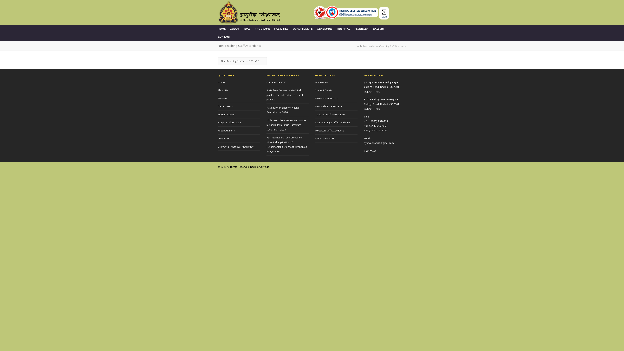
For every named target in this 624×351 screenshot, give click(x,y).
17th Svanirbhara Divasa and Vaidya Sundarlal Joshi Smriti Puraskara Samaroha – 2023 (286, 125)
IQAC (247, 28)
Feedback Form (226, 130)
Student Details (323, 90)
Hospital (343, 28)
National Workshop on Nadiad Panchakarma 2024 (282, 110)
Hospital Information (229, 122)
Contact (224, 36)
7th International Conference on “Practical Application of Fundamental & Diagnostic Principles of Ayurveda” (286, 144)
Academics (324, 28)
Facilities (281, 28)
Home (222, 28)
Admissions (321, 82)
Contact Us (224, 138)
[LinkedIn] (396, 166)
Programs (262, 28)
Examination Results (326, 98)
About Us (223, 90)
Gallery (378, 28)
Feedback (361, 28)
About (235, 28)
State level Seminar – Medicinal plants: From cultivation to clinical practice (284, 95)
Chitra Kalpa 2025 (276, 82)
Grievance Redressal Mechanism (236, 146)
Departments (303, 28)
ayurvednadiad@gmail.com (379, 142)
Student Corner (226, 114)
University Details (325, 138)
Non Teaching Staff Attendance (332, 122)
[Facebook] (390, 166)
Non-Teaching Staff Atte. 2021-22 (240, 61)
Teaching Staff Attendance (330, 114)
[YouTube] (403, 166)
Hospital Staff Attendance (329, 130)
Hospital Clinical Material (328, 106)
